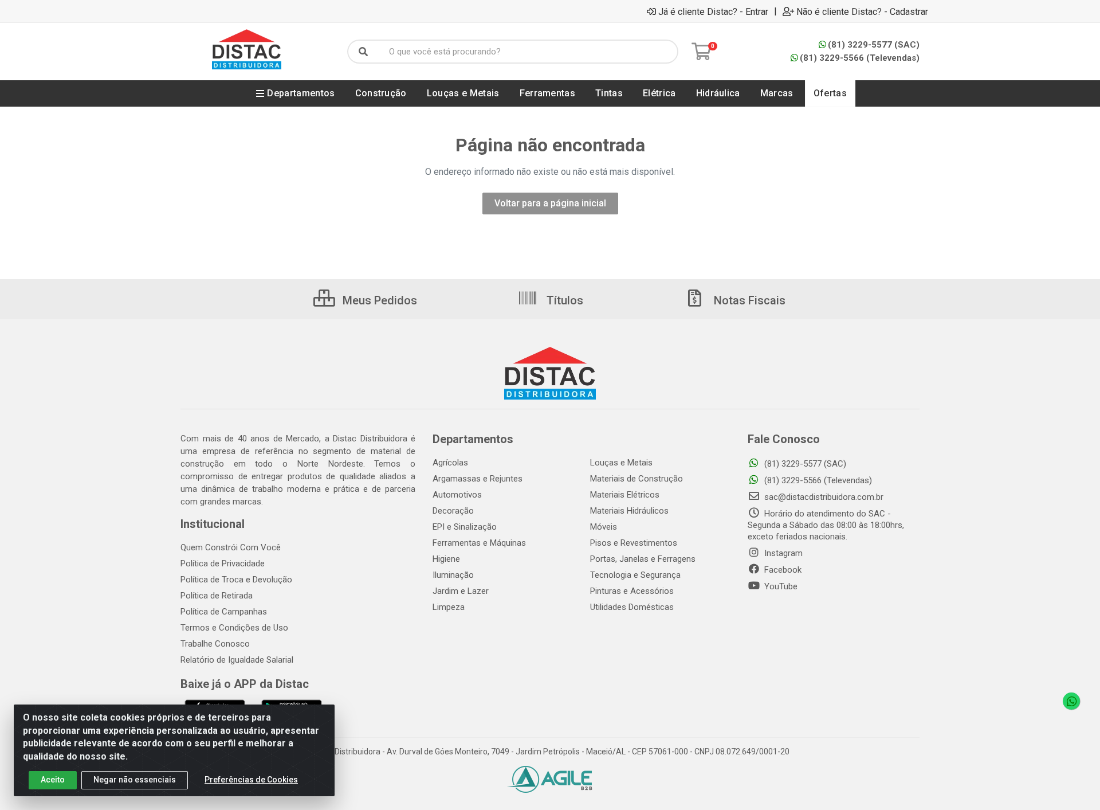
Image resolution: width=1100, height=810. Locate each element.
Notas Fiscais (748, 300)
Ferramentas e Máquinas (479, 543)
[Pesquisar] (363, 52)
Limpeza (449, 607)
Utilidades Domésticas (632, 607)
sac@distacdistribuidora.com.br (822, 497)
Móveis (603, 527)
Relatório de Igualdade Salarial (236, 660)
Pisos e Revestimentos (633, 543)
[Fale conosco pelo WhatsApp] (1071, 701)
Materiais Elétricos (624, 495)
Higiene (446, 559)
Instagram (782, 553)
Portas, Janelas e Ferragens (643, 559)
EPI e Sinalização (465, 527)
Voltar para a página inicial (550, 203)
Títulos (563, 300)
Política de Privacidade (222, 563)
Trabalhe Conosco (215, 644)
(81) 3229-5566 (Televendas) (860, 58)
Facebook (782, 570)
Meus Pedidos (378, 300)
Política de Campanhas (223, 611)
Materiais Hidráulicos (629, 511)
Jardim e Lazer (461, 591)
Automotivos (457, 495)
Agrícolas (450, 462)
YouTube (780, 586)
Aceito (53, 779)
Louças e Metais (621, 462)
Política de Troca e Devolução (236, 579)
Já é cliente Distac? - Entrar (713, 11)
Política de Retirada (216, 595)
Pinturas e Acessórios (632, 591)
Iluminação (453, 575)
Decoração (453, 511)
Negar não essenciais (134, 779)
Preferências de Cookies (251, 779)
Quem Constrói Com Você (230, 547)
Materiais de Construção (636, 479)
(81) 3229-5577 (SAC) (874, 45)
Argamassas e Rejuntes (477, 479)
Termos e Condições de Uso (234, 628)
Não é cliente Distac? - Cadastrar (862, 11)
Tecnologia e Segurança (635, 575)
